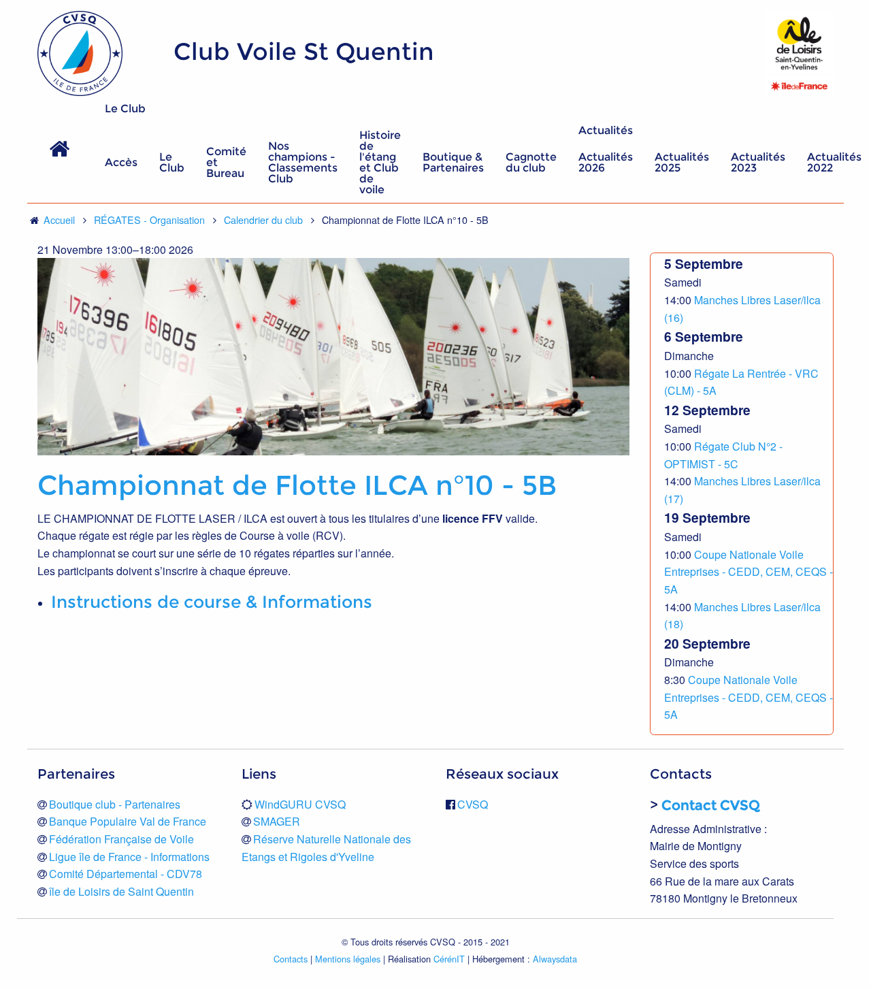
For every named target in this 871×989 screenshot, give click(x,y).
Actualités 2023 (758, 162)
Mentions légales (347, 958)
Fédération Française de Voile (121, 839)
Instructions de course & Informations (211, 601)
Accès (121, 162)
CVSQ (472, 804)
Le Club (125, 108)
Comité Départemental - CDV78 (125, 873)
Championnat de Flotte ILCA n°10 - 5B (297, 485)
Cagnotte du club (531, 162)
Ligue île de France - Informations (129, 856)
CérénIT (449, 958)
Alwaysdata (555, 958)
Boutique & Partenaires (453, 162)
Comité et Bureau (226, 162)
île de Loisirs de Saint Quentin (121, 891)
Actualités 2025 (682, 162)
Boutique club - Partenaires (114, 804)
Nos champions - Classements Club (303, 162)
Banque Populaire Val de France (127, 821)
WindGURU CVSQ (300, 804)
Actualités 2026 (605, 162)
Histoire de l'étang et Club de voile (380, 162)
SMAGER (276, 821)
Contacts (291, 958)
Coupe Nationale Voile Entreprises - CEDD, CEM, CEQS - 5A (748, 572)
